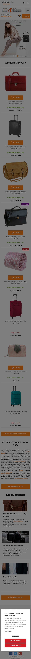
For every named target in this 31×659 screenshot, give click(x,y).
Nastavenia (15, 636)
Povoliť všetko (15, 640)
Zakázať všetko (15, 645)
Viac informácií (8, 631)
